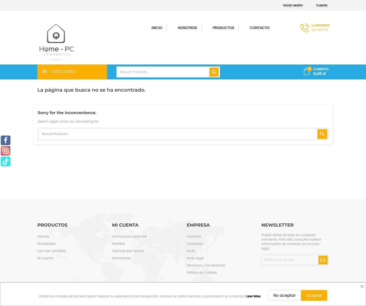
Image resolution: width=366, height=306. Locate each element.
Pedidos (118, 243)
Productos (223, 27)
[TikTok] (5, 161)
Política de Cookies (202, 272)
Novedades (46, 243)
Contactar (195, 243)
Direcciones (121, 258)
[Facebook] (5, 140)
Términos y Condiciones (206, 265)
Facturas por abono (128, 250)
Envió (191, 250)
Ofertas (43, 236)
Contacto (260, 27)
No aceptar (284, 295)
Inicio (157, 27)
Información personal (129, 236)
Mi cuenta (45, 258)
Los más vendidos (51, 250)
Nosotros (187, 27)
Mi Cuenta (125, 225)
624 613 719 (320, 28)
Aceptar (314, 295)
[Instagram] (5, 151)
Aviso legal (195, 258)
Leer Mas (253, 296)
